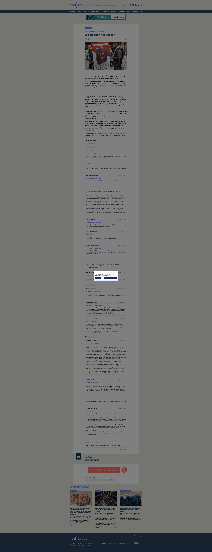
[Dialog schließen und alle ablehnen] (117, 272)
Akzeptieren (113, 277)
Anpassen (98, 277)
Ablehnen (107, 277)
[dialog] (106, 276)
